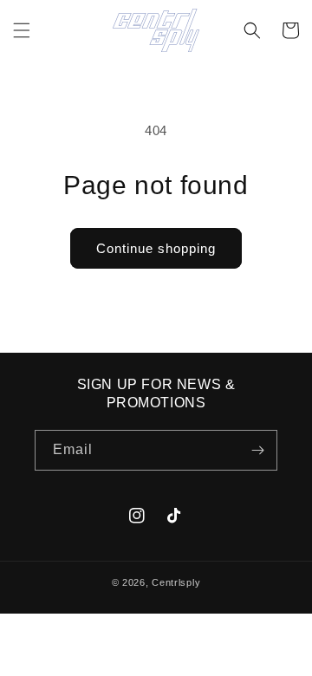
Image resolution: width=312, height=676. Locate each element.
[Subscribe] (257, 450)
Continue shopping (156, 248)
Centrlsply (176, 582)
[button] (22, 30)
